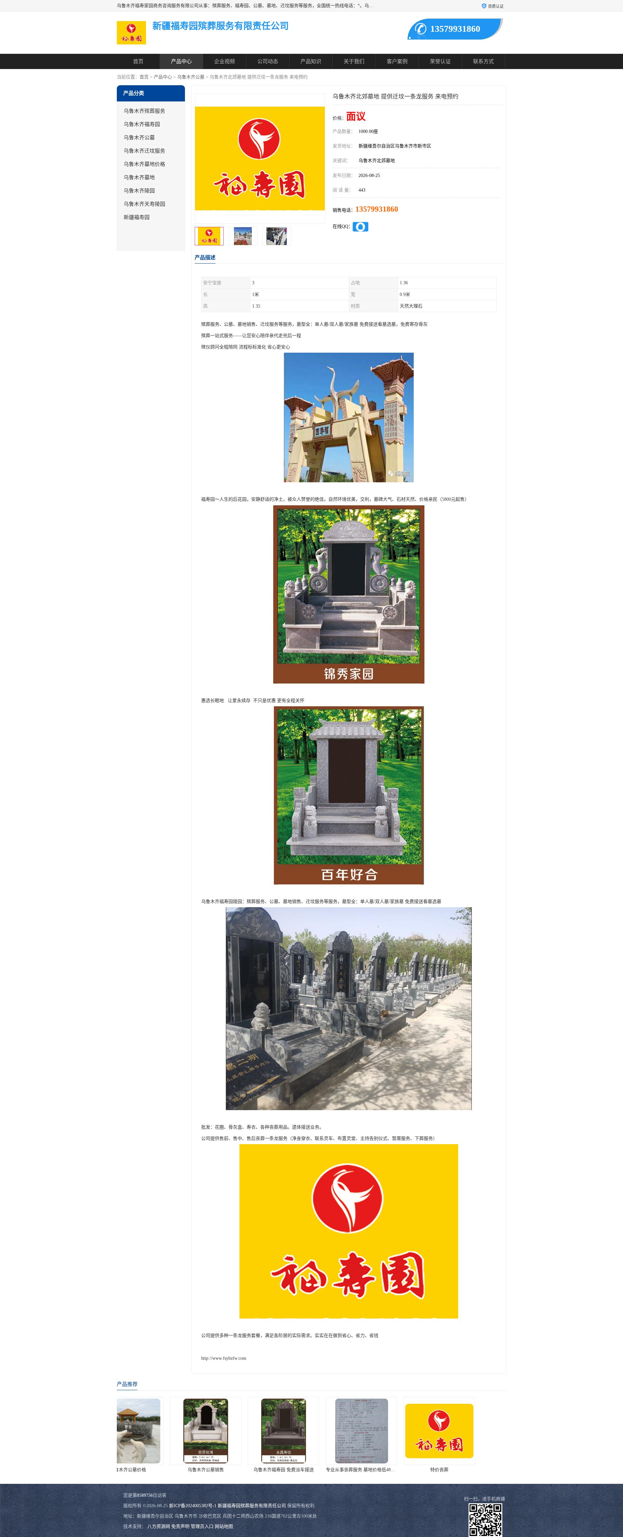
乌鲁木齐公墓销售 (119, 1469)
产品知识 (310, 61)
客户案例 (397, 61)
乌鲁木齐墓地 (139, 177)
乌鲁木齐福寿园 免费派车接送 (197, 1469)
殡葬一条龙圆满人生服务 (431, 1469)
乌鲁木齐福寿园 (142, 124)
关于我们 (354, 61)
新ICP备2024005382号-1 (192, 1505)
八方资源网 (158, 1526)
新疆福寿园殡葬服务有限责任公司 (252, 1505)
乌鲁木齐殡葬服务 (144, 111)
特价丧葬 (353, 1469)
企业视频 (224, 61)
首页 (138, 61)
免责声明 (180, 1526)
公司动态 (267, 61)
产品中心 (181, 61)
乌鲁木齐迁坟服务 (144, 151)
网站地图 (224, 1526)
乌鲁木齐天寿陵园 (144, 204)
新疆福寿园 (137, 217)
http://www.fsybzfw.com (223, 1358)
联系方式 (483, 61)
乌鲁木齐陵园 (139, 191)
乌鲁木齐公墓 (190, 77)
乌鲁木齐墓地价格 (144, 164)
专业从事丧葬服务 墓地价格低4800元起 (278, 1469)
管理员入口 (202, 1526)
